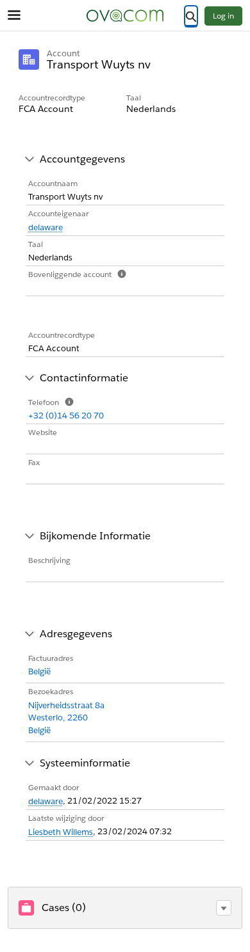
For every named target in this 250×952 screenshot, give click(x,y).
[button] (223, 908)
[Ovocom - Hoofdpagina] (125, 16)
